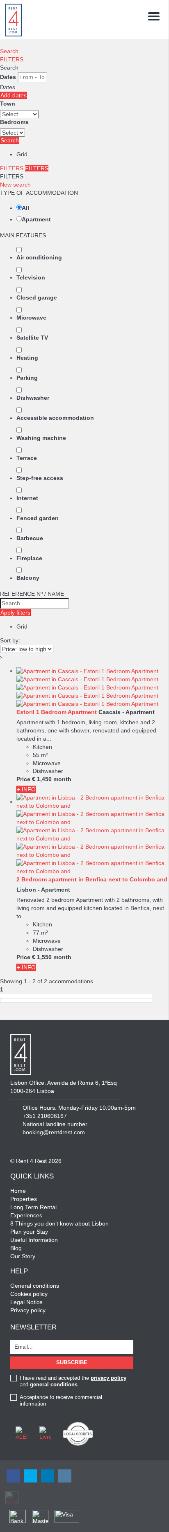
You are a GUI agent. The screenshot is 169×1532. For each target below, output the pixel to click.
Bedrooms (14, 122)
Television (30, 277)
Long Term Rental (33, 1207)
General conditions (34, 1285)
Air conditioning (39, 257)
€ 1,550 (42, 957)
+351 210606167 (45, 1116)
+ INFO (26, 789)
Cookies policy (29, 1294)
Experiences (26, 1215)
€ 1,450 (42, 779)
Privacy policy (28, 1310)
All (25, 208)
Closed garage (36, 297)
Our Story (22, 1256)
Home (18, 1190)
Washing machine (41, 438)
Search (9, 51)
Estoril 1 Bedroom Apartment (56, 712)
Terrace (26, 458)
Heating (27, 357)
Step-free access (39, 478)
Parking (27, 377)
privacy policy (108, 1378)
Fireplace (29, 558)
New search (15, 184)
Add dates (13, 95)
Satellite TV (32, 337)
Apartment (36, 219)
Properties (23, 1199)
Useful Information (34, 1240)
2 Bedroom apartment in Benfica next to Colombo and (91, 879)
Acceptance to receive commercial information (61, 1400)
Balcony (27, 577)
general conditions (54, 1384)
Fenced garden (37, 518)
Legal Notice (26, 1302)
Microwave (31, 317)
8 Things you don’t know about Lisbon (59, 1223)
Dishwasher (32, 397)
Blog (16, 1248)
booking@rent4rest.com (54, 1132)
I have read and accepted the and (73, 1381)
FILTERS (11, 59)
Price (23, 779)
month (62, 779)
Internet (27, 498)
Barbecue (29, 538)
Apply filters (15, 612)
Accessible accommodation (55, 418)
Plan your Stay (29, 1231)
